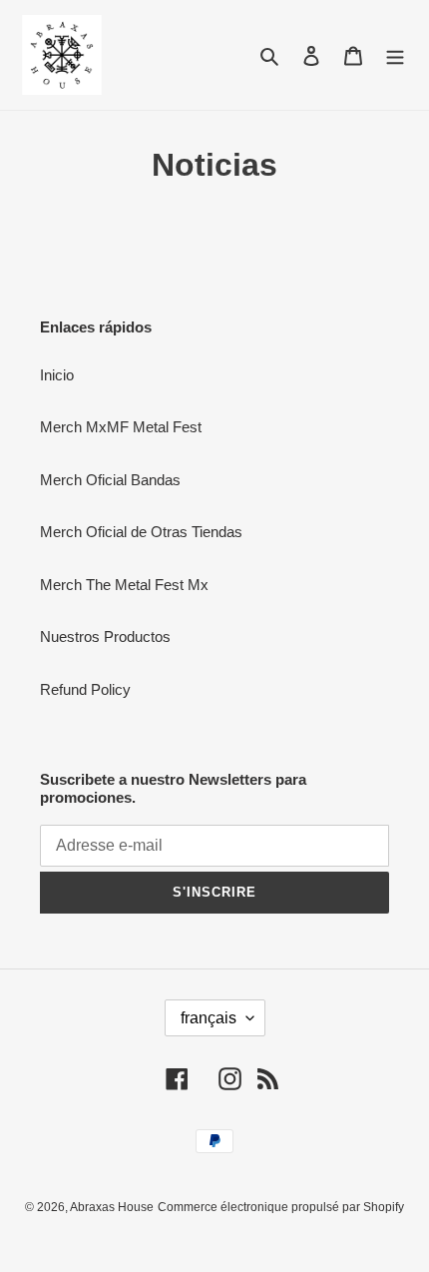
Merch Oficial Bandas (110, 479)
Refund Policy (85, 689)
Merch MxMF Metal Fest (121, 426)
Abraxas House (112, 1207)
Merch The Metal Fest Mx (124, 584)
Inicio (57, 374)
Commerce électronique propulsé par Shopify (281, 1207)
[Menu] (395, 55)
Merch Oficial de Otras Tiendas (141, 531)
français (208, 1017)
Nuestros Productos (105, 636)
